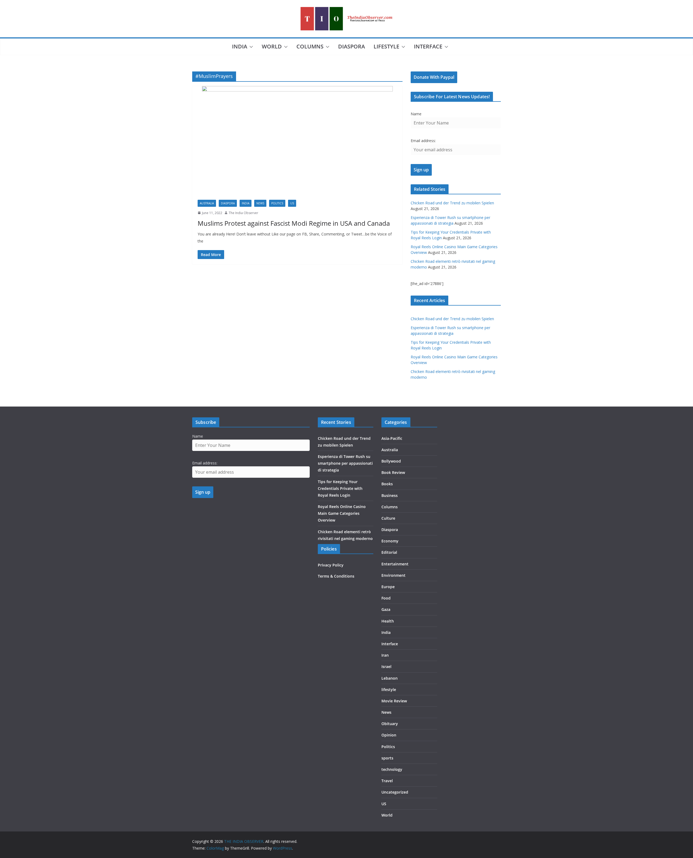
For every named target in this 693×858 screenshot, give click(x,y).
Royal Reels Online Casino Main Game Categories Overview (342, 513)
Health (387, 621)
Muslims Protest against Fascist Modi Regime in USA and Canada (294, 223)
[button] (250, 47)
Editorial (389, 552)
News (260, 203)
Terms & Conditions (336, 576)
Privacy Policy (331, 565)
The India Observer (243, 213)
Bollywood (391, 461)
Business (389, 495)
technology (391, 769)
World (272, 46)
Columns (309, 46)
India (239, 46)
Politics (277, 203)
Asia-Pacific (391, 438)
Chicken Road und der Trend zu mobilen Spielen (452, 202)
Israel (386, 666)
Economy (389, 540)
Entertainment (394, 563)
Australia (207, 203)
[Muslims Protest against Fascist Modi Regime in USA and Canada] (297, 140)
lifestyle (386, 46)
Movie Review (394, 700)
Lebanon (389, 678)
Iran (385, 655)
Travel (387, 780)
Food (386, 598)
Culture (388, 518)
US (292, 203)
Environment (393, 575)
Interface (428, 46)
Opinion (388, 735)
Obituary (389, 723)
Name (416, 113)
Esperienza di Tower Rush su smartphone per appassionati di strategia (345, 463)
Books (387, 483)
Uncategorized (394, 792)
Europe (388, 586)
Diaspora (351, 46)
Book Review (393, 472)
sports (387, 758)
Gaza (385, 609)
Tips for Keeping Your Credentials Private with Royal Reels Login (340, 488)
